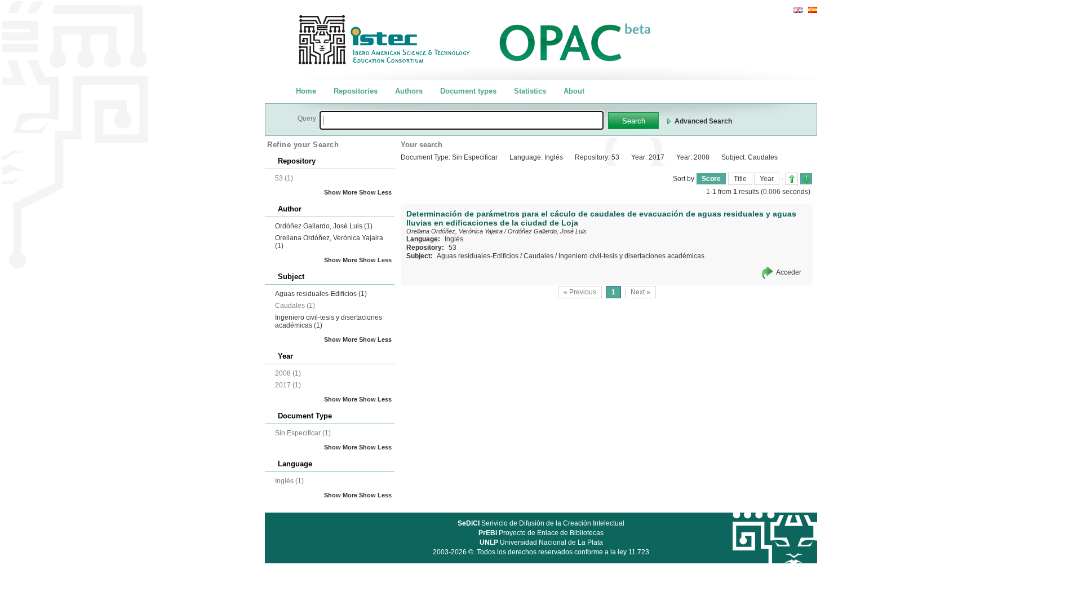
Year (767, 179)
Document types (468, 91)
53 (452, 247)
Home (306, 91)
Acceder (788, 272)
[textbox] (462, 120)
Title (740, 179)
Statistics (530, 91)
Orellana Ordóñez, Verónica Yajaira (454, 231)
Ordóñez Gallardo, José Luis (324, 226)
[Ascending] (791, 179)
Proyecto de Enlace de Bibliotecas (541, 533)
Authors (409, 91)
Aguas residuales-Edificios (321, 294)
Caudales (538, 256)
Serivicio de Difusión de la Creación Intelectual (541, 523)
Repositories (356, 91)
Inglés (454, 239)
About (574, 91)
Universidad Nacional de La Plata (541, 542)
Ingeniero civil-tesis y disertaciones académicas (631, 256)
